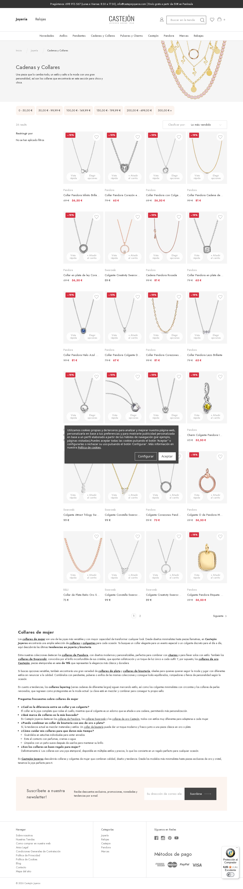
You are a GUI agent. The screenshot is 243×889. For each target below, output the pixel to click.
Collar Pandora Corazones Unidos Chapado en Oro (164, 355)
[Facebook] (156, 838)
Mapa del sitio (23, 871)
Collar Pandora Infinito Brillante (81, 195)
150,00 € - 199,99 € (109, 110)
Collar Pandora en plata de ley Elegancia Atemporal (205, 275)
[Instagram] (163, 838)
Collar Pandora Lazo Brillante (204, 355)
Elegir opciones (92, 177)
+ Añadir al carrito (133, 177)
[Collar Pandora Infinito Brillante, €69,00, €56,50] (83, 157)
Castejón (153, 36)
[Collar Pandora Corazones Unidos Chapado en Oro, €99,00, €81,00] (166, 317)
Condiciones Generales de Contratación (38, 851)
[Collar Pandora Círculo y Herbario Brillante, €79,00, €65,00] (83, 397)
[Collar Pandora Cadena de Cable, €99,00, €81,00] (207, 157)
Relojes (40, 19)
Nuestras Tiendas (25, 839)
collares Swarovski (95, 719)
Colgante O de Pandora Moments (205, 515)
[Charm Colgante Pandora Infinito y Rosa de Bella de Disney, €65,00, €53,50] (207, 397)
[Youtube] (176, 838)
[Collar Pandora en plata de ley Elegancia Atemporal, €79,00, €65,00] (207, 237)
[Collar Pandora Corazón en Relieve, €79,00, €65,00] (125, 157)
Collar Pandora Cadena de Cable (205, 195)
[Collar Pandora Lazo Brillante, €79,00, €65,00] (207, 317)
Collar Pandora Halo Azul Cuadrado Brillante (81, 355)
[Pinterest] (170, 838)
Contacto (21, 867)
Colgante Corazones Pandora (164, 515)
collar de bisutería (93, 727)
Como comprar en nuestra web (33, 843)
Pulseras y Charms (131, 36)
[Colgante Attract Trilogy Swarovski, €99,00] (83, 477)
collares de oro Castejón (125, 719)
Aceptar (167, 456)
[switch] (230, 874)
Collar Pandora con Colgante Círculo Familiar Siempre (164, 195)
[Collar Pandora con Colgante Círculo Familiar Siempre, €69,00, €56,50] (166, 157)
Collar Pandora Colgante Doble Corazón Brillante (123, 355)
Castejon (106, 843)
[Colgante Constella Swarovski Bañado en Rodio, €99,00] (125, 557)
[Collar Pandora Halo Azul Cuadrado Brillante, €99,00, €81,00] (83, 317)
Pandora (169, 36)
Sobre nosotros (24, 835)
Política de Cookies (26, 859)
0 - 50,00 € (25, 110)
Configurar (146, 456)
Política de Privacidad (28, 855)
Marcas (184, 36)
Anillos (63, 36)
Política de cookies (89, 447)
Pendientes (79, 36)
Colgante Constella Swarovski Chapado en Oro (123, 515)
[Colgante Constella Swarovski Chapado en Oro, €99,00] (125, 477)
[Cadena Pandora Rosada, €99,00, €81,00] (166, 237)
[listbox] (205, 125)
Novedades (47, 36)
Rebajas (199, 36)
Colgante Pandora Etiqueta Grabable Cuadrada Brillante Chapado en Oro (205, 595)
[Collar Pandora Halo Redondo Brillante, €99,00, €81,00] (166, 397)
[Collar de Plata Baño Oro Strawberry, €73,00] (83, 557)
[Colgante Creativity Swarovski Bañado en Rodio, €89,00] (166, 557)
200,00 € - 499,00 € (139, 110)
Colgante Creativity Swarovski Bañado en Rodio (164, 595)
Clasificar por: (176, 125)
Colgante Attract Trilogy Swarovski (81, 515)
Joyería (21, 19)
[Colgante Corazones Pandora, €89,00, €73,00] (166, 477)
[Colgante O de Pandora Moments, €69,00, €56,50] (207, 477)
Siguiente (218, 616)
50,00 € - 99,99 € (49, 110)
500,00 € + (165, 110)
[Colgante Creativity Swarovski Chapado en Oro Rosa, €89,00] (125, 237)
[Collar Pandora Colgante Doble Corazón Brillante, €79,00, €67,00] (125, 317)
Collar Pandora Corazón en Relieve (123, 195)
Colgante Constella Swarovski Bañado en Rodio (123, 595)
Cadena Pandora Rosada (161, 275)
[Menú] (237, 848)
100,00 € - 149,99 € (78, 110)
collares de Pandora (69, 719)
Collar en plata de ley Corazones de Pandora (81, 275)
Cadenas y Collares (103, 36)
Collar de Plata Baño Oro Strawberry (81, 595)
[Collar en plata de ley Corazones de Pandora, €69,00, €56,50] (83, 237)
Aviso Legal (22, 847)
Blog (18, 863)
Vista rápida (73, 177)
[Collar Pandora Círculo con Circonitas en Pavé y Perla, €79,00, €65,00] (125, 397)
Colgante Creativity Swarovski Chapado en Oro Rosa (123, 275)
